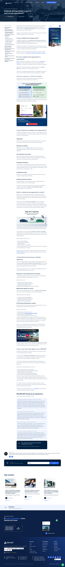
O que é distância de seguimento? (8, 28)
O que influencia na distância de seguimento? (9, 35)
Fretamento (56, 545)
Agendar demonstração (51, 2)
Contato (31, 549)
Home (31, 543)
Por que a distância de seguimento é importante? (9, 30)
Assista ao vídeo (51, 533)
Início (5, 8)
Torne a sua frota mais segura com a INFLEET (10, 59)
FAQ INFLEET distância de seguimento (9, 61)
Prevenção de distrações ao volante (9, 56)
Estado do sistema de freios (9, 44)
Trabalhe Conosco (33, 551)
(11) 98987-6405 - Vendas (10, 556)
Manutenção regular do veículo (9, 54)
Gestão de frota (10, 8)
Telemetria (44, 547)
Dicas (26, 486)
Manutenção (44, 546)
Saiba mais (7, 500)
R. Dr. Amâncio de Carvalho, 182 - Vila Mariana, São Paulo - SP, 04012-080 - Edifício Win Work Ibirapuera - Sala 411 (39, 559)
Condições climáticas (8, 41)
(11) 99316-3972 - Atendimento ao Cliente (11, 558)
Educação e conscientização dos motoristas (10, 51)
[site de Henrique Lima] (12, 456)
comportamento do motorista (31, 313)
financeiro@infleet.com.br (23, 556)
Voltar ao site (16, 2)
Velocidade (7, 36)
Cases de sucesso (32, 546)
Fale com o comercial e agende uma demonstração (32, 124)
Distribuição (56, 547)
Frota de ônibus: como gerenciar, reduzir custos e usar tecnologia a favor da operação (51, 492)
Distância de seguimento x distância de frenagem (9, 32)
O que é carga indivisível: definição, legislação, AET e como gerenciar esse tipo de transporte (13, 492)
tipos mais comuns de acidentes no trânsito (36, 53)
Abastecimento (44, 549)
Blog (21, 2)
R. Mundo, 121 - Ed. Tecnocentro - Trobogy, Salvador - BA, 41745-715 (39, 557)
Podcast (43, 2)
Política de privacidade (33, 552)
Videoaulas (37, 2)
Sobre (31, 544)
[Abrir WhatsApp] (62, 564)
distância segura (20, 252)
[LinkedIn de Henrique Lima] (10, 456)
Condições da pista (8, 43)
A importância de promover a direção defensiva (9, 49)
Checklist (44, 551)
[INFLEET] (8, 3)
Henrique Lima (11, 16)
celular (28, 147)
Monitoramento (45, 544)
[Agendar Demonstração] (55, 37)
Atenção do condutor (8, 38)
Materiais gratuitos (29, 2)
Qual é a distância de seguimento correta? (8, 47)
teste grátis (36, 388)
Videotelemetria (45, 543)
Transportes (56, 550)
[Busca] (60, 26)
